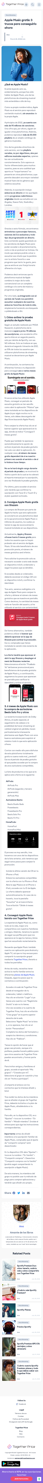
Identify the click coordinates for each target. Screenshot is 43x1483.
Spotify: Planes (24, 1310)
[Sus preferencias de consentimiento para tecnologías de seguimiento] (39, 1479)
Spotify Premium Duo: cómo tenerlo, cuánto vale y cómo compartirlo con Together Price (28, 1269)
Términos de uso (21, 1413)
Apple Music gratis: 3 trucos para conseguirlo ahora (20, 23)
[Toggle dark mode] (26, 4)
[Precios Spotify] (9, 1327)
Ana (21, 1226)
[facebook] (14, 1193)
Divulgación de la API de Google (20, 1422)
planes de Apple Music (24, 975)
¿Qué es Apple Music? (16, 84)
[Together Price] (13, 4)
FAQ (20, 1434)
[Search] (32, 4)
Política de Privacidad (21, 1419)
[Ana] (21, 1213)
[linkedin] (23, 1193)
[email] (28, 1193)
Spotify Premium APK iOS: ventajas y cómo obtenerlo (28, 1346)
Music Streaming (10, 15)
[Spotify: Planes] (9, 1310)
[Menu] (39, 4)
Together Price (20, 959)
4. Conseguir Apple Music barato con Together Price (19, 917)
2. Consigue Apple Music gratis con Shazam (21, 504)
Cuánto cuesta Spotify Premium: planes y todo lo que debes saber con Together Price (27, 1369)
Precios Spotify (24, 1327)
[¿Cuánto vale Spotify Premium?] (9, 1292)
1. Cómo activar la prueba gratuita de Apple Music (19, 319)
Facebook (22, 1404)
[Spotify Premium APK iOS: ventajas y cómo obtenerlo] (9, 1346)
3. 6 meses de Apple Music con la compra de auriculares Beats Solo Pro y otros (21, 709)
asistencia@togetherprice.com (25, 1458)
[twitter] (18, 1193)
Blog (20, 1431)
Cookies (21, 1416)
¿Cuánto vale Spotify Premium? (26, 1291)
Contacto (20, 1437)
